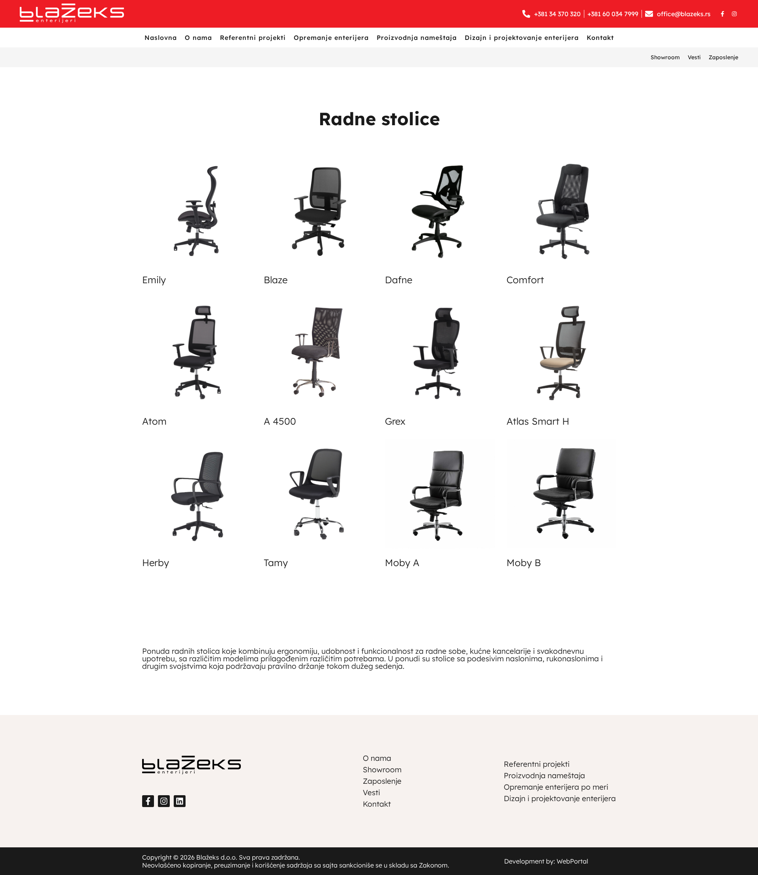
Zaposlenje (723, 57)
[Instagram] (734, 14)
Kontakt (600, 37)
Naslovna (160, 37)
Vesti (694, 57)
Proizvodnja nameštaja (417, 37)
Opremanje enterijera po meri (556, 787)
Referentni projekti (253, 37)
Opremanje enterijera (331, 37)
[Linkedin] (180, 801)
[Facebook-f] (722, 14)
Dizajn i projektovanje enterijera (522, 37)
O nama (198, 37)
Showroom (665, 57)
